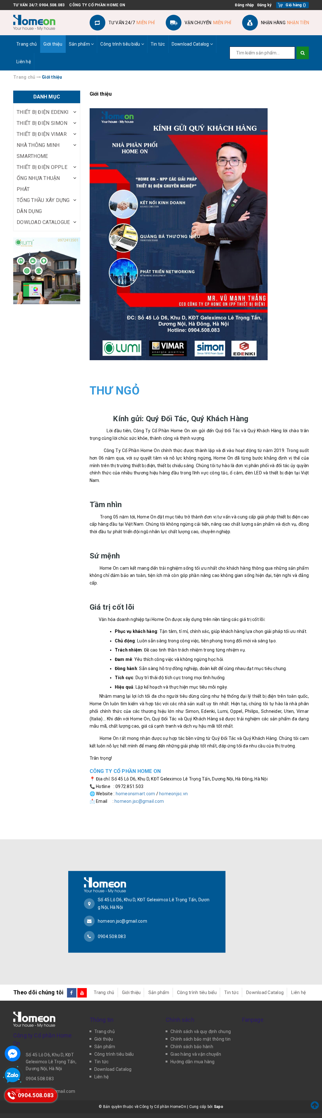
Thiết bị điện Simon (42, 123)
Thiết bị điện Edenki (43, 112)
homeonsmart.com (135, 793)
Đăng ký (264, 5)
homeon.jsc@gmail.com (139, 801)
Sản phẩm (80, 44)
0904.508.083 (51, 5)
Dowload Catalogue (43, 222)
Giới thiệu (52, 44)
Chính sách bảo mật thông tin (200, 1039)
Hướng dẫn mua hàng (192, 1061)
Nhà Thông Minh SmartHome (38, 150)
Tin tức (158, 44)
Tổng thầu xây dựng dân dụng (43, 205)
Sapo (218, 1106)
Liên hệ (23, 61)
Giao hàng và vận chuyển (195, 1054)
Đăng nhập (244, 5)
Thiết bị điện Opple (42, 167)
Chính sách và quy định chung (200, 1031)
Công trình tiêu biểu (120, 44)
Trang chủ (26, 44)
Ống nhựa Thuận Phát (38, 183)
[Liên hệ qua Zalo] (12, 1075)
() (296, 5)
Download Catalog (191, 44)
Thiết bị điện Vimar (42, 134)
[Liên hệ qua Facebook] (12, 1053)
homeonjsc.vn (173, 793)
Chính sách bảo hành (191, 1046)
